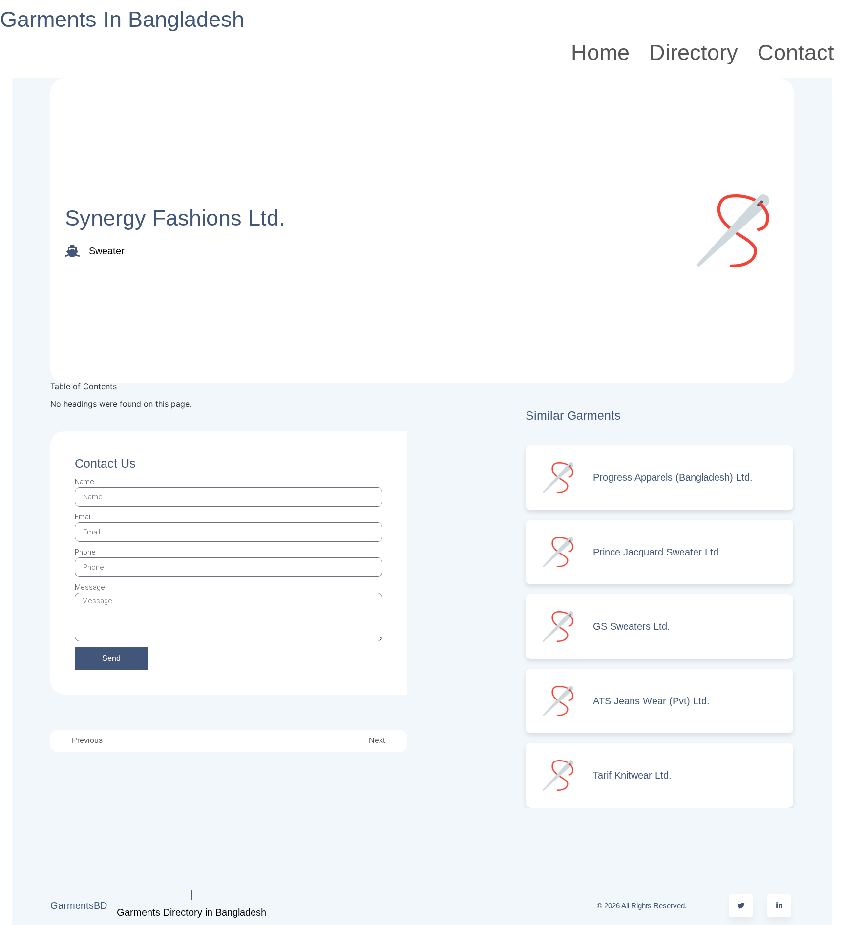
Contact (796, 52)
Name (84, 481)
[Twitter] (741, 905)
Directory (693, 52)
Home (600, 52)
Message (90, 587)
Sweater (107, 251)
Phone (85, 552)
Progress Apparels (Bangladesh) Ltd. (673, 477)
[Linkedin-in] (779, 905)
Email (83, 517)
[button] (228, 392)
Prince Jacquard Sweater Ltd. (657, 552)
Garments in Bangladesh (122, 19)
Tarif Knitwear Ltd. (632, 775)
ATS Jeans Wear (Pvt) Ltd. (651, 701)
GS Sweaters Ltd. (631, 626)
